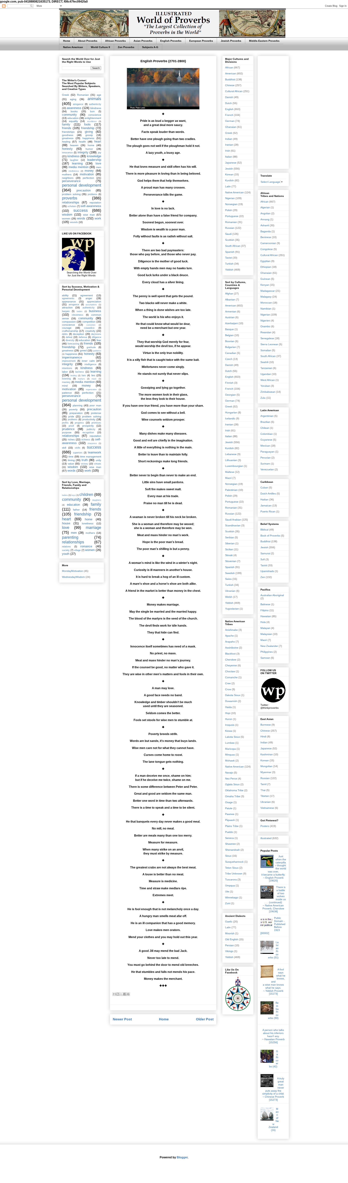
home (91, 145)
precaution (83, 190)
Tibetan (264, 795)
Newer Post (122, 1019)
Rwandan (265, 332)
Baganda (265, 231)
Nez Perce (231, 778)
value (71, 463)
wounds (74, 222)
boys (73, 495)
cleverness (77, 315)
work (98, 218)
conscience (94, 114)
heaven (74, 145)
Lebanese (231, 454)
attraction (67, 307)
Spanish (229, 251)
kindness (73, 156)
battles (79, 311)
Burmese (265, 724)
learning (77, 163)
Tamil (263, 784)
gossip (89, 135)
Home (66, 40)
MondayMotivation (72, 570)
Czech (228, 359)
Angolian (265, 213)
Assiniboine (231, 647)
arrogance (78, 104)
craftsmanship (70, 330)
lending (74, 375)
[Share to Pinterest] (128, 994)
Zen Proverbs (126, 47)
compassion (69, 321)
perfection (88, 177)
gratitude (91, 347)
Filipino (264, 610)
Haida (228, 707)
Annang (264, 219)
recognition (88, 432)
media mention (78, 167)
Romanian (83, 94)
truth (85, 460)
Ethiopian (265, 266)
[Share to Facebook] (125, 994)
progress (79, 423)
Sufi (262, 559)
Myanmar (265, 772)
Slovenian (230, 561)
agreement (86, 295)
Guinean (265, 278)
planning (77, 405)
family (66, 124)
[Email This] (114, 994)
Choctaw (230, 671)
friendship (87, 128)
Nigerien (265, 320)
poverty (73, 409)
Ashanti (264, 225)
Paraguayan (267, 451)
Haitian (264, 499)
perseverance (71, 181)
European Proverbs (201, 40)
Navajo (229, 772)
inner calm (88, 360)
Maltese (229, 471)
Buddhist (230, 79)
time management (90, 456)
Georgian (230, 394)
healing (66, 141)
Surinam (265, 463)
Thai (263, 790)
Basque (229, 329)
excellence (92, 121)
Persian (229, 945)
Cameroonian (268, 243)
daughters (96, 500)
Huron (228, 719)
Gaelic (228, 921)
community (69, 114)
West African (267, 380)
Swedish (230, 573)
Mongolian (266, 766)
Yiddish (229, 269)
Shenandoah (232, 849)
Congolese (266, 249)
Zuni (227, 903)
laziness (79, 372)
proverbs (69, 198)
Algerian (265, 207)
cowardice (89, 328)
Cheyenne (231, 665)
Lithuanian (231, 460)
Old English (231, 939)
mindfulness (74, 171)
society (66, 550)
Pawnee (229, 814)
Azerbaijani (231, 323)
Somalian (265, 350)
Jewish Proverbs (231, 40)
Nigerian (230, 198)
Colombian (266, 433)
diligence (96, 337)
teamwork (94, 452)
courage (66, 327)
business (95, 311)
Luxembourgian (234, 465)
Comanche (231, 677)
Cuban (264, 487)
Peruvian (265, 457)
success (80, 210)
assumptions (91, 305)
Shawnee (230, 843)
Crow (228, 689)
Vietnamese (267, 807)
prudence (68, 429)
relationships (70, 202)
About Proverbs (87, 40)
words (81, 218)
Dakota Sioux (232, 695)
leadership (94, 160)
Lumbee (230, 742)
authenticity (95, 104)
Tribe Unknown (233, 873)
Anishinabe (231, 629)
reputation (95, 202)
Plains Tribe (232, 826)
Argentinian (267, 415)
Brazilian (265, 421)
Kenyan (264, 284)
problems (92, 194)
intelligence (90, 364)
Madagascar (267, 290)
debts (65, 334)
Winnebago (231, 897)
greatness (67, 138)
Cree (228, 683)
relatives (66, 546)
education (73, 118)
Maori (228, 477)
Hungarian (231, 412)
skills (77, 448)
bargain (66, 311)
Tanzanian (266, 368)
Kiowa (228, 730)
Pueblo (229, 832)
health (82, 141)
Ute (227, 891)
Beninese (265, 237)
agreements (68, 298)
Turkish (229, 263)
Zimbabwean (267, 391)
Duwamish (231, 701)
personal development (81, 185)
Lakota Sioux (232, 736)
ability (65, 295)
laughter (74, 160)
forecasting (73, 343)
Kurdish (229, 180)
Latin (228, 186)
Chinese (230, 85)
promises (96, 423)
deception (78, 334)
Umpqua (230, 885)
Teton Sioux (232, 867)
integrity (83, 152)
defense (83, 337)
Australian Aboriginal (272, 595)
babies (65, 495)
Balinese (265, 604)
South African (232, 245)
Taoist (228, 257)
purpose (66, 432)
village (77, 550)
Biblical (264, 529)
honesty (67, 148)
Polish (228, 210)
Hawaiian (265, 616)
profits (65, 423)
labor (65, 371)
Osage (229, 802)
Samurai (265, 553)
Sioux (228, 855)
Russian (229, 227)
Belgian (229, 335)
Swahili (264, 362)
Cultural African (234, 91)
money (89, 170)
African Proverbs (115, 40)
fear (99, 340)
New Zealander (269, 646)
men (98, 167)
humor (89, 148)
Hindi (263, 736)
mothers (66, 174)
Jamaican (266, 505)
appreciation (94, 301)
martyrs (81, 379)
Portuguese (231, 216)
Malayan (265, 628)
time (71, 456)
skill (64, 447)
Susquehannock (234, 861)
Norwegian (231, 204)
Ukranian (230, 590)
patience (67, 392)
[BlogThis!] (118, 994)
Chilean (264, 427)
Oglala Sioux (232, 784)
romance (86, 546)
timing (71, 460)
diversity (70, 340)
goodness (67, 135)
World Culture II (100, 47)
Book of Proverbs (270, 535)
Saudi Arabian (233, 519)
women (66, 218)
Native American (73, 47)
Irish (227, 150)
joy (99, 152)
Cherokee (230, 659)
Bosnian (229, 341)
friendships (68, 131)
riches (71, 439)
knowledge (94, 156)
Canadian (230, 353)
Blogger (182, 1157)
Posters (264, 826)
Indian (228, 138)
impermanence (72, 357)
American (230, 73)
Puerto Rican (267, 511)
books (74, 111)
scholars (71, 206)
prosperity (88, 425)
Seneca (229, 838)
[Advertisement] (273, 111)
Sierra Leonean (269, 344)
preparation (76, 413)
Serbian (229, 537)
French (229, 114)
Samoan (265, 657)
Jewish (229, 168)
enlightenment (93, 118)
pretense (96, 413)
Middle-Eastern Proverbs (264, 40)
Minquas (230, 754)
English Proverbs (170, 40)
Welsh (228, 596)
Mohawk (230, 760)
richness (85, 439)
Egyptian (265, 261)
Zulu (263, 397)
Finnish (229, 382)
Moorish (229, 933)
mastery (66, 382)
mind (65, 385)
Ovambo (265, 326)
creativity (90, 330)
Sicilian (229, 549)
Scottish (229, 239)
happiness (88, 138)
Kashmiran (266, 754)
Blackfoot (230, 653)
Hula (263, 622)
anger (89, 298)
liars (84, 375)
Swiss (228, 578)
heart (97, 141)
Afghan (229, 293)
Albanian (230, 299)
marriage (93, 527)
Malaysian (266, 634)
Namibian (265, 308)
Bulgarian (230, 347)
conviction (90, 325)
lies (93, 375)
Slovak (229, 555)
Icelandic (230, 418)
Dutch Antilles (268, 493)
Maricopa (230, 748)
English (229, 109)
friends (66, 128)
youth (65, 554)
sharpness (92, 443)
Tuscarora (231, 879)
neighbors (67, 177)
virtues (97, 464)
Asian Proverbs (143, 40)
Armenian (230, 311)
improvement (69, 361)
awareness (74, 108)
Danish (229, 97)
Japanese (230, 162)
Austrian (230, 317)
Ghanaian (230, 126)
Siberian (230, 543)
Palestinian (231, 489)
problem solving (71, 194)
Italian (228, 156)
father (76, 509)
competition (89, 321)
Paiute (228, 808)
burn (92, 111)
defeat (69, 337)
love (98, 163)
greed (83, 350)
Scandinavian (233, 525)
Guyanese (266, 439)
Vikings (229, 951)
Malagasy (266, 296)
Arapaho (230, 641)
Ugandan (265, 374)
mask (94, 379)
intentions (67, 368)
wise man (89, 214)
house (66, 523)
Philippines (266, 651)
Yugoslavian (232, 608)
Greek (65, 94)
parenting (70, 537)
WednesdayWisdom (73, 576)
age (99, 94)
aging (73, 99)
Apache (229, 635)
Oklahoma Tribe (234, 790)
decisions (96, 334)
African (229, 67)
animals (94, 98)
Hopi (227, 713)
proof (71, 426)
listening (66, 378)
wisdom (67, 214)
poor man (95, 405)
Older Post (205, 1019)
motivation (87, 174)
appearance (69, 301)
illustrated (266, 838)
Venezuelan (267, 469)
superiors (77, 452)
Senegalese (267, 338)
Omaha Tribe (232, 796)
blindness (95, 108)
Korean (229, 174)
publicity (91, 429)
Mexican (265, 445)
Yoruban (265, 385)
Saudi (228, 233)
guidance (97, 351)
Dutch (228, 103)
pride (71, 416)
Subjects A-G (150, 47)
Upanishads (267, 571)
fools (87, 124)
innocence (67, 152)
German (230, 120)
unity (98, 460)
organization (91, 389)
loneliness (87, 523)
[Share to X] (121, 994)
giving (89, 131)
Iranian (229, 144)
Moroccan (266, 302)
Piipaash (230, 820)
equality (73, 121)
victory (84, 464)
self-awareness (90, 206)
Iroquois (229, 724)
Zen (262, 577)
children (86, 494)
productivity (88, 419)
